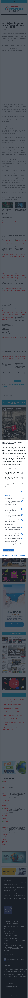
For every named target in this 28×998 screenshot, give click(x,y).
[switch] (22, 473)
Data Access (14, 555)
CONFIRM (8, 550)
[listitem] (14, 469)
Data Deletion (5, 555)
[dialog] (14, 499)
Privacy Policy (22, 555)
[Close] (25, 442)
